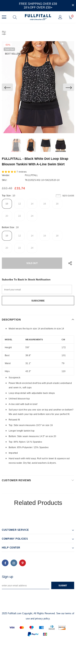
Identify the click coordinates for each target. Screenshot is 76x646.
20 (7, 216)
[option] (38, 87)
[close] (73, 5)
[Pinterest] (22, 563)
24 (32, 216)
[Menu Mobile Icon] (4, 17)
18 (57, 203)
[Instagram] (14, 563)
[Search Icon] (15, 17)
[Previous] (7, 87)
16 (44, 203)
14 (32, 203)
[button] (9, 172)
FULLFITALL (31, 175)
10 (7, 203)
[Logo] (38, 17)
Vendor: (6, 175)
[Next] (68, 87)
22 (19, 216)
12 (19, 203)
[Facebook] (5, 563)
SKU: (4, 180)
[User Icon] (60, 17)
